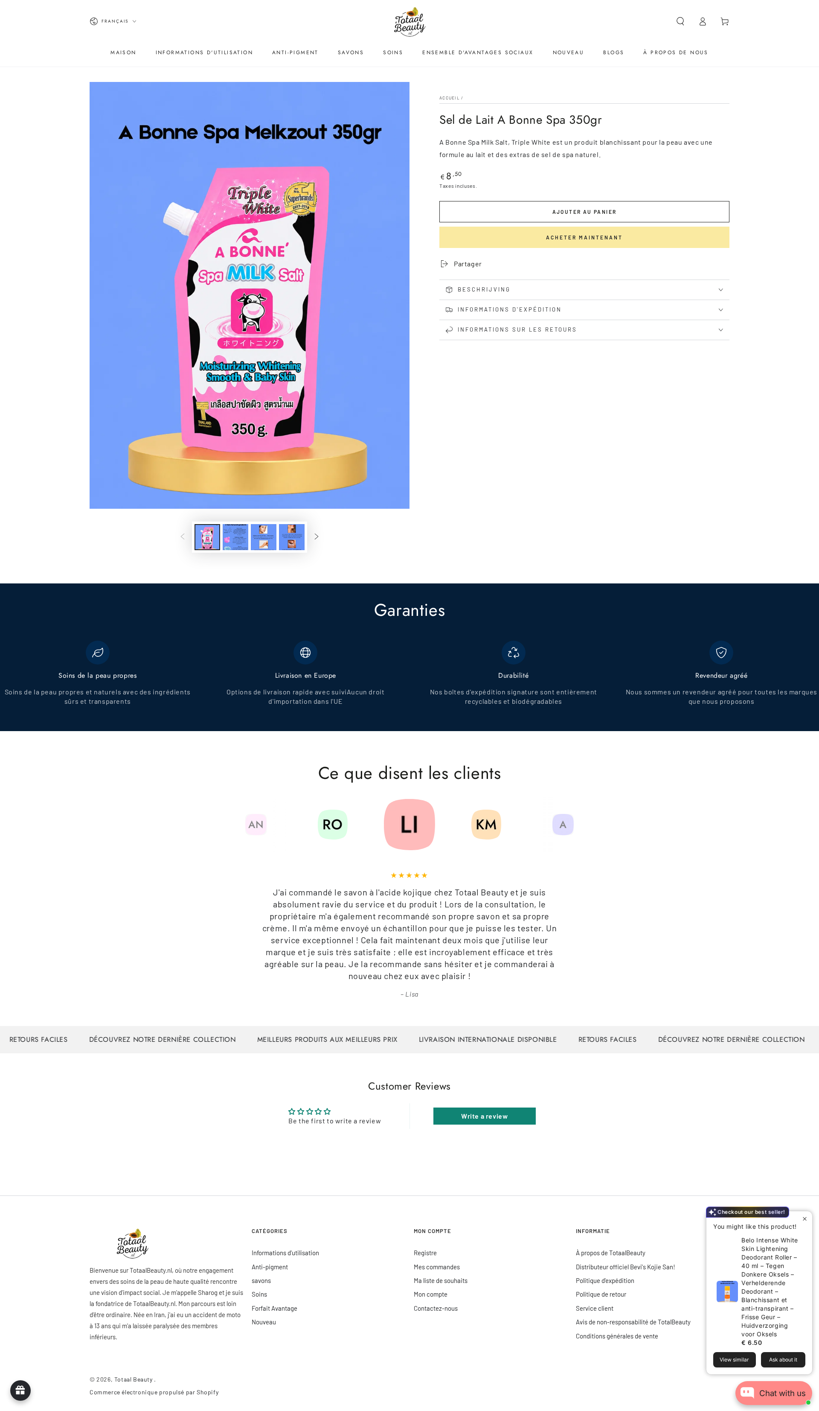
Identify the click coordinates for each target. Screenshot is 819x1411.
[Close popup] (805, 1219)
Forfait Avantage (274, 1308)
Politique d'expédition (605, 1280)
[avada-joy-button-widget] (20, 1390)
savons (261, 1280)
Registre (425, 1252)
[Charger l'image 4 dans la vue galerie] (292, 537)
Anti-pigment (270, 1267)
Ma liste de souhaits (441, 1280)
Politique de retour (601, 1294)
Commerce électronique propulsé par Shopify (154, 1392)
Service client (594, 1308)
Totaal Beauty (134, 1379)
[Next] (582, 824)
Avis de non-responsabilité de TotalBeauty (633, 1322)
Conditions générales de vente (617, 1336)
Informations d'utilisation (285, 1252)
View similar (734, 1359)
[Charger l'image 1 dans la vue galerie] (207, 537)
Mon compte (430, 1294)
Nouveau (264, 1322)
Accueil (449, 97)
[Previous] (236, 824)
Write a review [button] (484, 1116)
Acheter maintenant (584, 237)
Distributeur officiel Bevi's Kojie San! (625, 1267)
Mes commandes (437, 1267)
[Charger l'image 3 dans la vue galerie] (263, 537)
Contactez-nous (436, 1308)
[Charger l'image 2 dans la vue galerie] (235, 537)
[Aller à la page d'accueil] (409, 21)
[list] (409, 678)
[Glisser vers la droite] (316, 537)
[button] (680, 21)
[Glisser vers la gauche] (182, 537)
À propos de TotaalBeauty (610, 1252)
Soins (259, 1294)
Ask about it (783, 1359)
